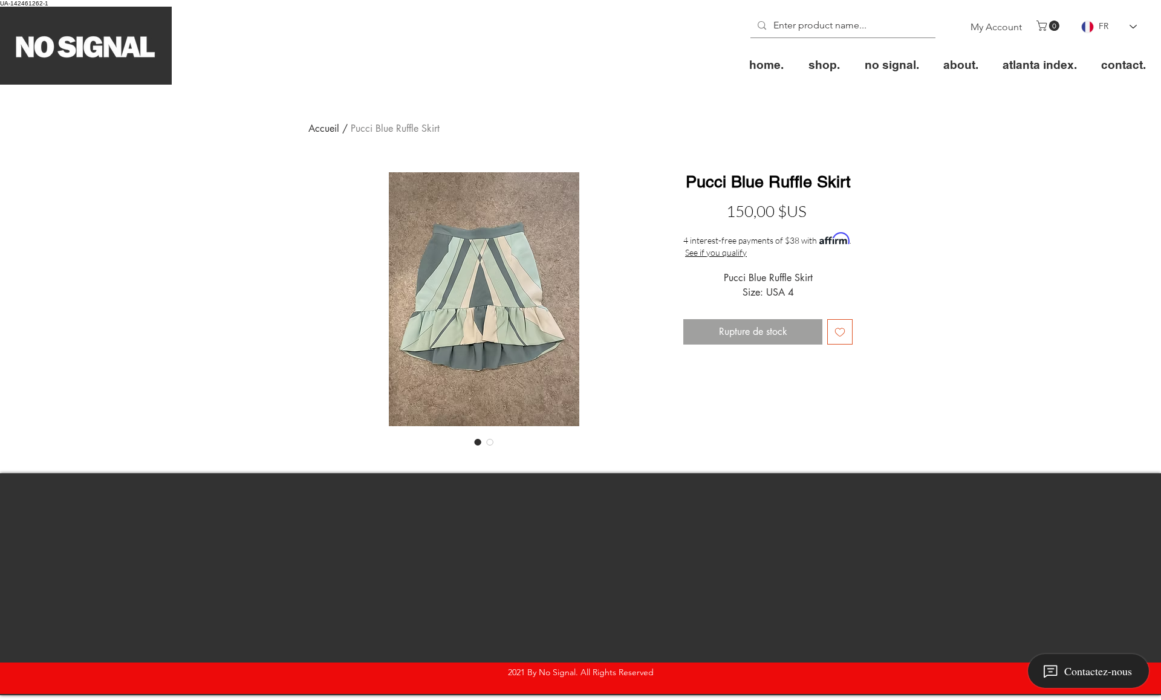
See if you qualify (716, 252)
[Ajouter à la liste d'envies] (840, 332)
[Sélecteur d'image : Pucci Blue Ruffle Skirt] (478, 442)
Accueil (323, 128)
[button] (1049, 26)
